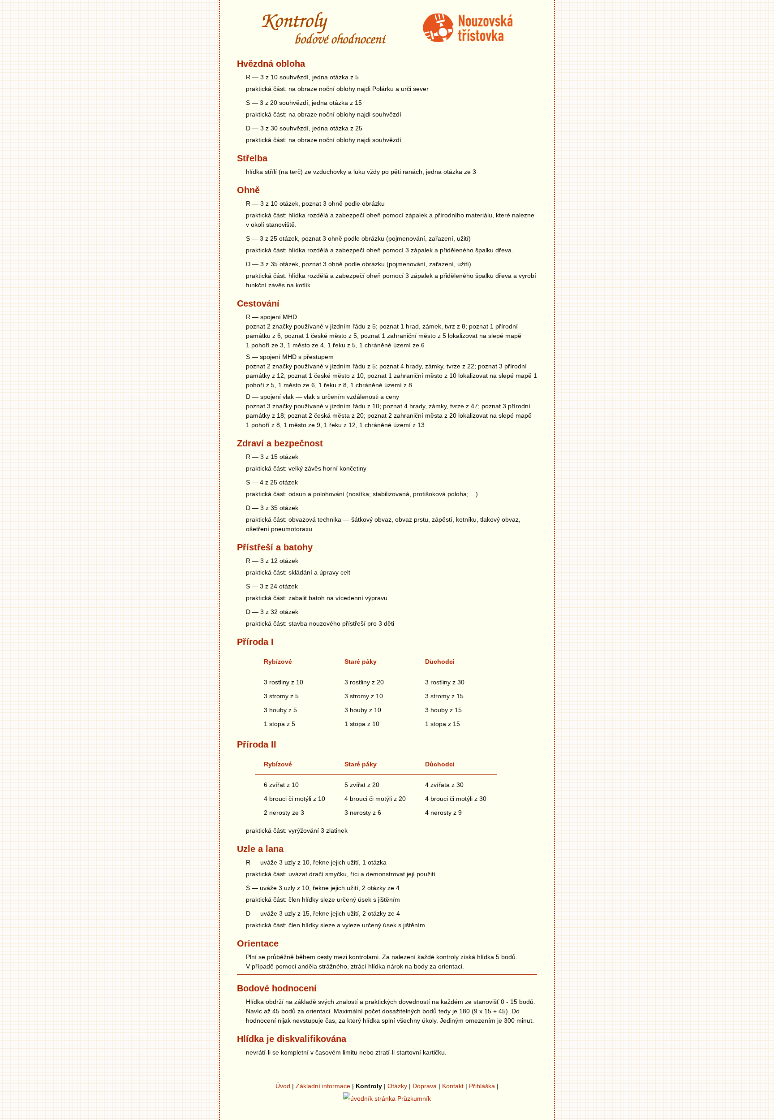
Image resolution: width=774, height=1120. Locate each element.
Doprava (425, 1086)
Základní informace (323, 1086)
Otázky (397, 1086)
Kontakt (453, 1086)
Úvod (282, 1086)
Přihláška (482, 1086)
